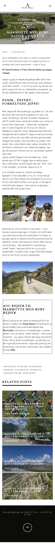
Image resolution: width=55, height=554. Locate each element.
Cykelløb (22, 366)
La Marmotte (22, 370)
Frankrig (9, 370)
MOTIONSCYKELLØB (34, 23)
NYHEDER (27, 25)
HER (13, 350)
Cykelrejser (36, 366)
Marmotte (36, 370)
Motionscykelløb (13, 373)
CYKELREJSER (16, 23)
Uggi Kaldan (29, 20)
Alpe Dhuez (10, 366)
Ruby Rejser (29, 373)
